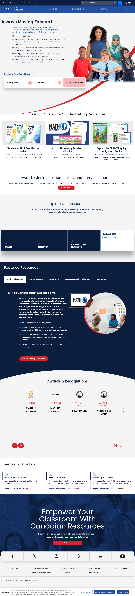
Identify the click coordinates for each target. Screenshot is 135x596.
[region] (67, 592)
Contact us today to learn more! (67, 543)
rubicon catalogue (41, 569)
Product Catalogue (110, 237)
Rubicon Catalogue (10, 3)
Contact (125, 9)
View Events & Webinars (15, 489)
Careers (68, 572)
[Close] (132, 592)
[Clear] (83, 3)
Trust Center (94, 572)
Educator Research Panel (41, 572)
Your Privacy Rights (85, 592)
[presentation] (15, 445)
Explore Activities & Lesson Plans (63, 489)
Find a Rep (14, 569)
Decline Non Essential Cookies (104, 592)
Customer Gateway (28, 3)
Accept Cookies (123, 592)
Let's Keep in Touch (120, 569)
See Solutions (76, 82)
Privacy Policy (67, 594)
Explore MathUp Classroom (33, 359)
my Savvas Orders (67, 569)
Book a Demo (66, 188)
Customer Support (94, 569)
